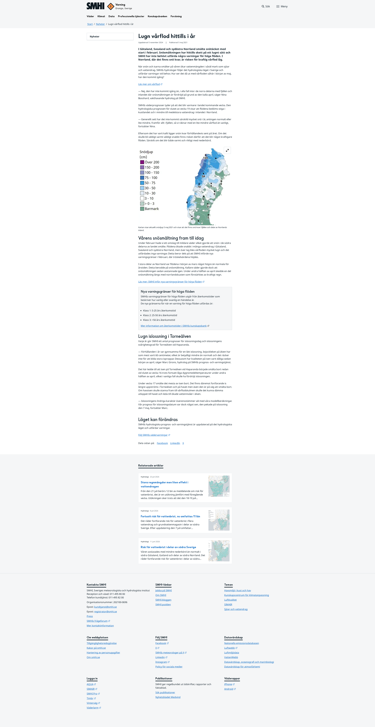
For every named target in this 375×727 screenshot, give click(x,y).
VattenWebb (231, 657)
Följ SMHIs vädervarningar (154, 435)
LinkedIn (175, 443)
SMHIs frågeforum (113, 621)
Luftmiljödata (231, 652)
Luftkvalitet (230, 599)
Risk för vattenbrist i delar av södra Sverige (168, 547)
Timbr (106, 698)
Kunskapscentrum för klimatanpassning (246, 595)
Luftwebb (245, 647)
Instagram (176, 662)
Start (90, 24)
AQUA (106, 684)
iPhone (243, 684)
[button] (265, 6)
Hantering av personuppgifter (103, 652)
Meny (284, 6)
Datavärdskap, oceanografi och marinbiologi (249, 662)
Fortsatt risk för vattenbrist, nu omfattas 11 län (170, 516)
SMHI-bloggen (163, 599)
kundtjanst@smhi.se (105, 606)
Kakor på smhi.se (96, 647)
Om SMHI (160, 595)
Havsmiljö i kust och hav (237, 590)
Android (244, 689)
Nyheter (100, 24)
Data (112, 16)
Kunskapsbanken (157, 16)
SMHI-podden (163, 604)
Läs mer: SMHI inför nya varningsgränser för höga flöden (171, 281)
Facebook (162, 443)
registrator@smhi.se (105, 611)
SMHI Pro (108, 693)
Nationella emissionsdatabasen (241, 643)
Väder (90, 16)
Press (90, 616)
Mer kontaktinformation (100, 625)
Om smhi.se (93, 657)
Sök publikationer (165, 692)
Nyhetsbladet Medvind (167, 697)
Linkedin (175, 657)
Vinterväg (108, 703)
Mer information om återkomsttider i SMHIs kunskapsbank (175, 325)
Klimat (101, 16)
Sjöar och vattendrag (236, 609)
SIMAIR (228, 604)
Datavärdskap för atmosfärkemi (242, 666)
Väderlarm (108, 707)
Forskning (176, 16)
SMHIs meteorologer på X (185, 652)
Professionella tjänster (131, 16)
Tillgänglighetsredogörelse (102, 643)
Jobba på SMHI (163, 590)
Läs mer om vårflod (150, 84)
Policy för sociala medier (169, 666)
